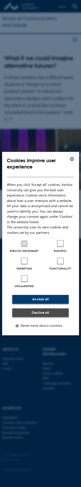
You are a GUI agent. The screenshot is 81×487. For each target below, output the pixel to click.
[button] (40, 325)
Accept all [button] (40, 299)
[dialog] (40, 243)
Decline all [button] (40, 312)
